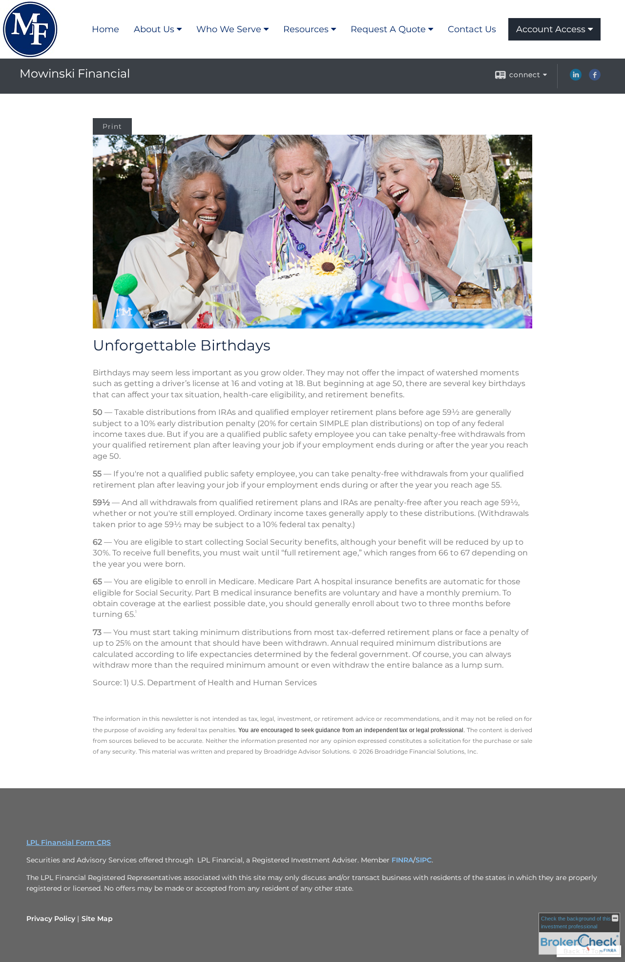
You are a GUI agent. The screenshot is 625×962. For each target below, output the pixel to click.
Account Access (550, 29)
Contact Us (472, 29)
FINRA (402, 860)
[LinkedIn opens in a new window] (576, 78)
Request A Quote (388, 29)
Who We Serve (228, 29)
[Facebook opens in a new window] (595, 78)
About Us (154, 29)
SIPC (424, 860)
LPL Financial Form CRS (68, 842)
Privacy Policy (50, 918)
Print (112, 126)
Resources (306, 29)
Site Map (97, 918)
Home (105, 29)
